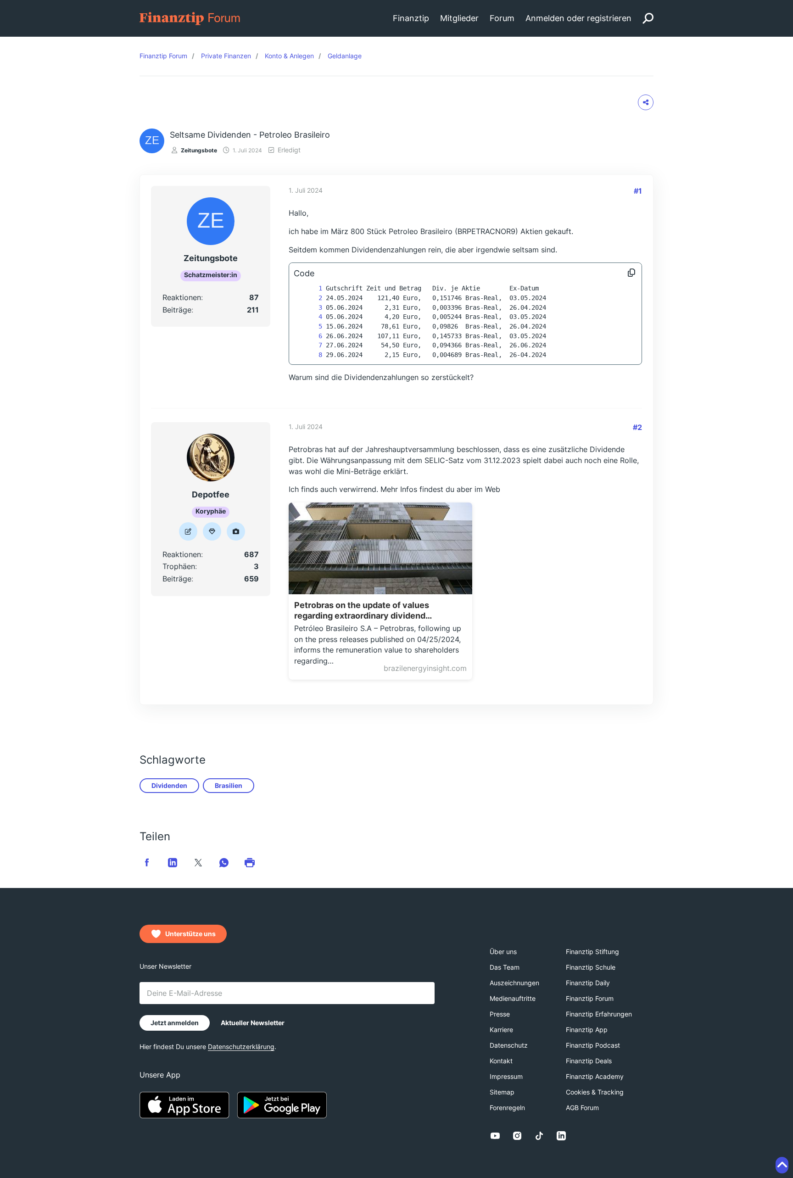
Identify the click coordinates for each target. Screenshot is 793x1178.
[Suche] (647, 18)
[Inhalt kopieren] (631, 273)
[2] (311, 298)
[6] (311, 336)
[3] (311, 308)
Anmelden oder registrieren (578, 18)
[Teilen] (645, 102)
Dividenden (169, 785)
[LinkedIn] (561, 1135)
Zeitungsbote (199, 150)
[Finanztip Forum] (190, 18)
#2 (637, 427)
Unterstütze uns (190, 934)
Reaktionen (181, 297)
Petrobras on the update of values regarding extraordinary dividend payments (361, 610)
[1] (311, 288)
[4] (311, 317)
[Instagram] (517, 1135)
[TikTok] (539, 1135)
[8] (311, 355)
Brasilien (228, 785)
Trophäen (178, 566)
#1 (638, 190)
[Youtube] (495, 1135)
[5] (311, 326)
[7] (311, 345)
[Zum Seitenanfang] (782, 1165)
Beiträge (176, 309)
